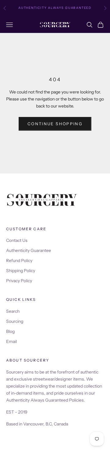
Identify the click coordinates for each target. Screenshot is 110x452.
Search (13, 311)
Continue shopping (55, 123)
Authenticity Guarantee (28, 250)
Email (11, 341)
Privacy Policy (19, 280)
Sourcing (14, 321)
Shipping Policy (20, 270)
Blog (10, 331)
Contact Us (17, 240)
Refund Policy (19, 260)
